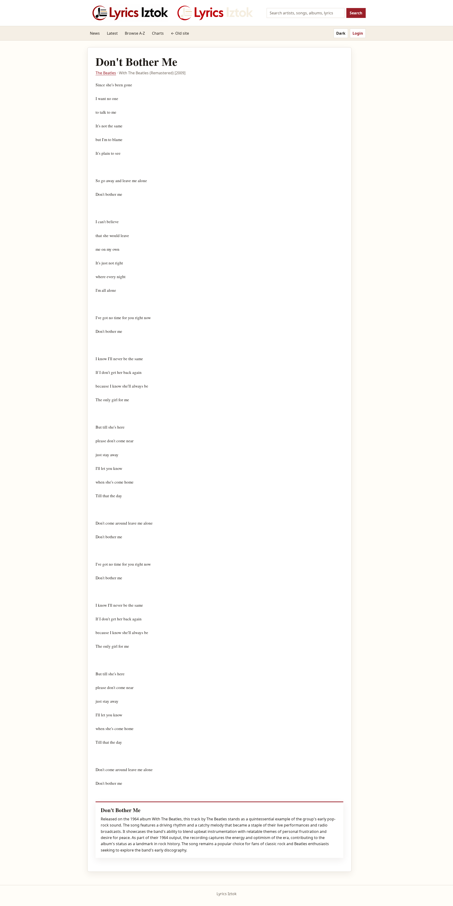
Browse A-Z (135, 33)
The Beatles (106, 72)
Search (356, 13)
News (95, 33)
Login (357, 33)
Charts (158, 33)
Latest (112, 33)
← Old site (180, 33)
